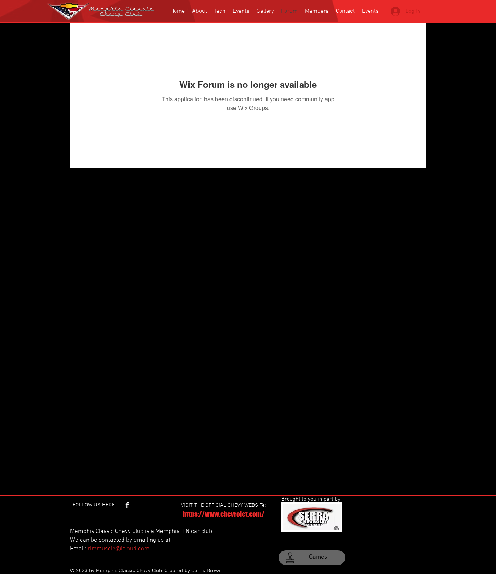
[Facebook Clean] (127, 505)
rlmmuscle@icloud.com (118, 549)
